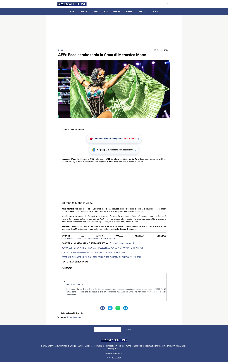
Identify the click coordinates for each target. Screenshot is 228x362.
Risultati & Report (112, 11)
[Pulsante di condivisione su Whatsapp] (117, 308)
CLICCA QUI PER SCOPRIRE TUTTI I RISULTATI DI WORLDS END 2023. (93, 252)
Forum (156, 11)
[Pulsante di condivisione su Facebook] (102, 308)
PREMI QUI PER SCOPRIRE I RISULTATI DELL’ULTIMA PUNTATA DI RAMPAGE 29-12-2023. (102, 257)
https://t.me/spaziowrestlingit (124, 243)
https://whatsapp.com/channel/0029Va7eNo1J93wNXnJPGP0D (89, 238)
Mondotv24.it (116, 358)
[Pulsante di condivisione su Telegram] (125, 308)
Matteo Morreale (118, 353)
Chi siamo (84, 11)
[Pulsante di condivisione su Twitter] (110, 308)
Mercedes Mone (75, 317)
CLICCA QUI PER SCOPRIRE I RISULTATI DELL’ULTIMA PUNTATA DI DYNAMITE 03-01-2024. (102, 248)
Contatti (143, 11)
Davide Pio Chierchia (74, 284)
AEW (67, 317)
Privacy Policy (114, 348)
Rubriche (129, 11)
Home (72, 11)
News (96, 11)
